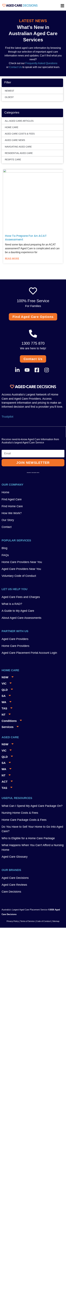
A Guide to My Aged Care (18, 610)
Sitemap (55, 921)
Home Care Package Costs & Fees (24, 819)
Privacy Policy (13, 921)
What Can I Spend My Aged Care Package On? (32, 805)
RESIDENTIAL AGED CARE (19, 153)
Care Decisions (11, 891)
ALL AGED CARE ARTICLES (19, 121)
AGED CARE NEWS (15, 140)
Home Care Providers (15, 645)
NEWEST (9, 90)
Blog (4, 548)
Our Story (8, 520)
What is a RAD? (12, 603)
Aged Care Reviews (14, 884)
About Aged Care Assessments (21, 617)
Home (5, 492)
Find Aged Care (12, 499)
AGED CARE (10, 737)
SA (4, 695)
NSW (5, 677)
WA (4, 702)
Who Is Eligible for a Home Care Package (28, 838)
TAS (4, 708)
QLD (5, 689)
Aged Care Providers (15, 639)
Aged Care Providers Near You (21, 569)
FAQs (5, 555)
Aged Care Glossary (15, 856)
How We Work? (12, 513)
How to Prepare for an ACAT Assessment (26, 237)
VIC (4, 683)
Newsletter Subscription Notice (33, 472)
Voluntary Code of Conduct (19, 575)
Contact (7, 527)
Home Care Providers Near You (22, 562)
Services (7, 727)
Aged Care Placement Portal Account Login (29, 652)
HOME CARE (11, 127)
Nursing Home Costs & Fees (20, 812)
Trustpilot (7, 416)
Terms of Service (27, 921)
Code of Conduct (43, 921)
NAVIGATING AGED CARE (18, 146)
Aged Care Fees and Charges (21, 597)
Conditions (9, 721)
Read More (12, 258)
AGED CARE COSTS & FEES (20, 133)
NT (3, 714)
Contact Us (15, 67)
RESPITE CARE (13, 159)
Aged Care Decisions (15, 877)
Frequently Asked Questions (41, 63)
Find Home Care (12, 506)
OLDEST (9, 97)
